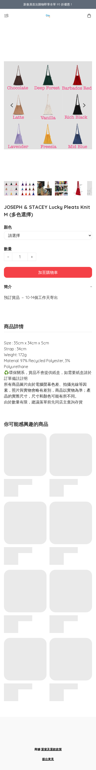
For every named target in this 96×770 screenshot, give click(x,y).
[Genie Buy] (48, 16)
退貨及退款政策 (51, 749)
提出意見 (48, 759)
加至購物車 (48, 272)
